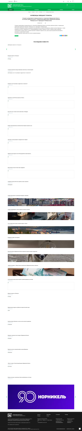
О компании (36, 9)
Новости (10, 9)
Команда (49, 9)
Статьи (73, 9)
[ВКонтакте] (61, 35)
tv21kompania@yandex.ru (59, 422)
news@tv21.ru (69, 422)
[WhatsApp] (66, 35)
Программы (23, 9)
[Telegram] (64, 35)
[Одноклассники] (62, 35)
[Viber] (65, 35)
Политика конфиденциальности (61, 428)
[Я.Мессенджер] (60, 35)
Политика (16, 35)
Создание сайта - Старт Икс (70, 428)
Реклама (61, 9)
